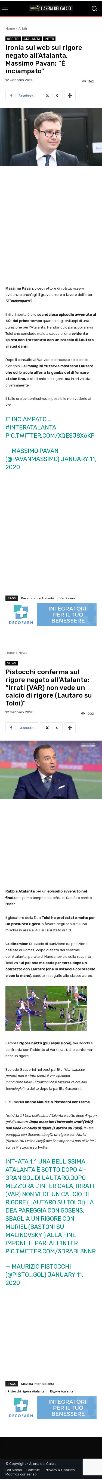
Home (10, 28)
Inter (49, 39)
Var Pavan (67, 598)
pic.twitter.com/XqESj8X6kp (50, 435)
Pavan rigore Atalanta (37, 598)
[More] (70, 95)
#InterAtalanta (30, 427)
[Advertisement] (51, 226)
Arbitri (23, 28)
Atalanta (32, 39)
